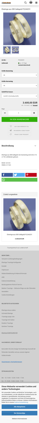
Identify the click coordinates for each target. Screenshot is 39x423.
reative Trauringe (7, 323)
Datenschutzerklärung (21, 402)
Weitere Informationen (19, 419)
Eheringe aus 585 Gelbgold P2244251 (19, 234)
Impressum (5, 270)
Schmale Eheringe (7, 313)
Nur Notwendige (19, 413)
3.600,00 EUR (19, 239)
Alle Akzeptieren (19, 407)
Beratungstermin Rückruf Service (12, 284)
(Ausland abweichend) (24, 65)
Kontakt (4, 266)
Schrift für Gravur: (7, 92)
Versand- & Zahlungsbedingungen (12, 259)
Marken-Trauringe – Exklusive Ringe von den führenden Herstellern (18, 289)
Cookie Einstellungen (8, 295)
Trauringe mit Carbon (8, 320)
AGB (3, 277)
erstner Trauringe (8, 326)
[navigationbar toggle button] (36, 2)
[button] (5, 112)
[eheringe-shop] (5, 2)
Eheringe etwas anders (9, 310)
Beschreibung (8, 146)
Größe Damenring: (7, 71)
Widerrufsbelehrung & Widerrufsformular (14, 273)
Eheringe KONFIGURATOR (9, 333)
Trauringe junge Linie (8, 316)
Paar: (3, 109)
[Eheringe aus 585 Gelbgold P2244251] (19, 28)
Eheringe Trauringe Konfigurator (11, 262)
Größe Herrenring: (7, 81)
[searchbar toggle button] (25, 2)
